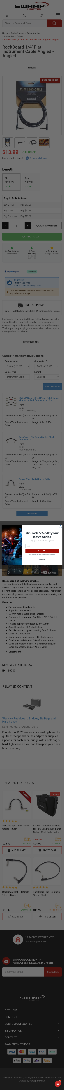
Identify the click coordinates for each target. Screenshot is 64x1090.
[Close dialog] (60, 526)
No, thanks (42, 559)
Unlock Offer (42, 551)
